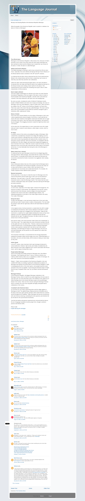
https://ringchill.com (18, 460)
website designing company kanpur (20, 337)
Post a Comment (16, 483)
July (54, 46)
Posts (55, 27)
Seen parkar (16, 385)
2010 (55, 59)
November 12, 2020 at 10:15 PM (20, 397)
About (16, 15)
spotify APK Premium (18, 329)
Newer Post (14, 488)
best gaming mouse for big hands (39, 472)
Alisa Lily (16, 415)
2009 (55, 61)
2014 (55, 35)
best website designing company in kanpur (22, 346)
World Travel (66, 39)
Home (12, 15)
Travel (65, 38)
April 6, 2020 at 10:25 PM (19, 358)
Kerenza (15, 353)
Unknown (16, 466)
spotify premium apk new (21, 354)
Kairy (15, 326)
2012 (55, 36)
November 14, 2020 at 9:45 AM (20, 404)
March (54, 52)
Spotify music (19, 378)
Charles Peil (16, 362)
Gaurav (15, 401)
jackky (15, 393)
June (54, 47)
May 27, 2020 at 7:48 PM (19, 381)
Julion (15, 433)
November (55, 39)
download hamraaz (25, 403)
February (55, 54)
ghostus (15, 441)
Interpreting (66, 35)
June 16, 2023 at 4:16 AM (19, 462)
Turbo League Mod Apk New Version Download (23, 452)
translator (66, 42)
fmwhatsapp (37, 436)
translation (66, 41)
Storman (41, 496)
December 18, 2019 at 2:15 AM (20, 340)
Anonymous (16, 408)
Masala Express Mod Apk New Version (21, 446)
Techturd (16, 370)
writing (65, 44)
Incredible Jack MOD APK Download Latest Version (24, 450)
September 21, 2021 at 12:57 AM (20, 430)
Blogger (50, 496)
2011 (55, 58)
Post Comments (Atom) (20, 490)
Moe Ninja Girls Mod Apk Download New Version (23, 451)
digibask (16, 334)
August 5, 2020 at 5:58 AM (19, 389)
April (54, 51)
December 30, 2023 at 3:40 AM (20, 480)
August (54, 44)
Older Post (46, 488)
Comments (56, 29)
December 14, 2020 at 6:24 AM (20, 411)
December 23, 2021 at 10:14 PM (20, 438)
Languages (66, 36)
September (55, 43)
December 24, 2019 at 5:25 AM (20, 349)
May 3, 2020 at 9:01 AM (18, 366)
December (55, 38)
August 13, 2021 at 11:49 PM (19, 419)
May (54, 49)
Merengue (22, 321)
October (55, 41)
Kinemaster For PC (17, 428)
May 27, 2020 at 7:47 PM (19, 373)
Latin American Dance (15, 321)
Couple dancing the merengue (18, 308)
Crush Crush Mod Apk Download (20, 449)
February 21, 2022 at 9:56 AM (19, 454)
